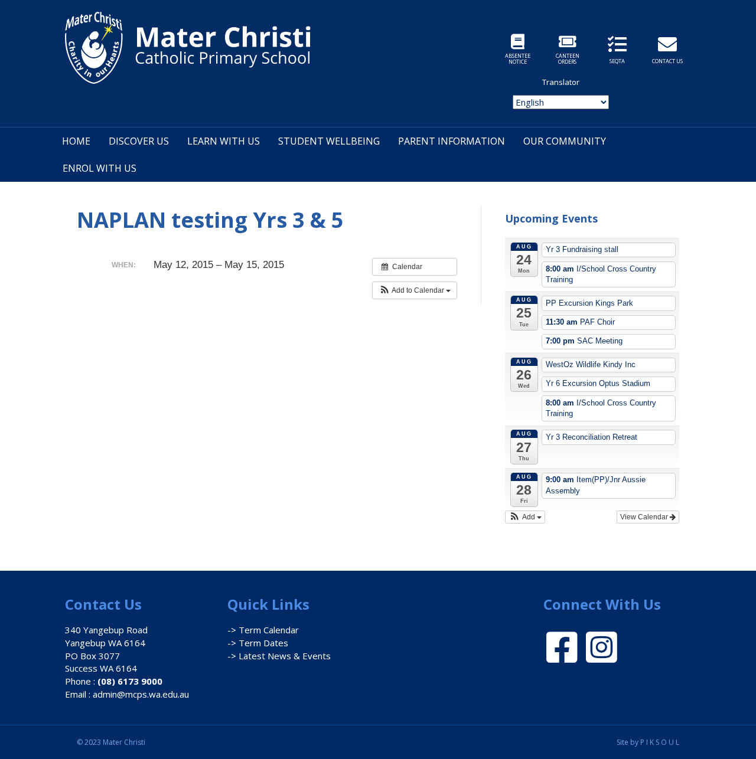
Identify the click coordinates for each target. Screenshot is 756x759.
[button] (415, 290)
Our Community (564, 141)
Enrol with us (99, 168)
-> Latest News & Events (279, 656)
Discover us (139, 141)
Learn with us (223, 141)
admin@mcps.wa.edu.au (141, 694)
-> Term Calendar (263, 630)
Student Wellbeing (329, 141)
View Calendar (645, 517)
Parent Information (451, 141)
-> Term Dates (257, 643)
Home (76, 141)
